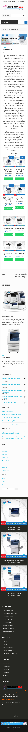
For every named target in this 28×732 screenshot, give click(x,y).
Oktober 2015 (5, 470)
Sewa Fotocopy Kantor (5, 273)
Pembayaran (6, 672)
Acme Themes (17, 729)
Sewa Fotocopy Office (7, 411)
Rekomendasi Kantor (8, 625)
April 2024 (4, 454)
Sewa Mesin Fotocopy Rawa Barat (10, 417)
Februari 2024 (5, 460)
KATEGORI (6, 22)
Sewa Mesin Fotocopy (8, 631)
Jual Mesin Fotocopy (8, 647)
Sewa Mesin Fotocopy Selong (9, 421)
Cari (16, 489)
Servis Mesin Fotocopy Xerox (10, 653)
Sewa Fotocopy (6, 357)
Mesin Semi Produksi (8, 619)
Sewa (3, 484)
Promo (5, 641)
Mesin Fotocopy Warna (8, 610)
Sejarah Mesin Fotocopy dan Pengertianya (12, 432)
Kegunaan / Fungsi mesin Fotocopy (10, 433)
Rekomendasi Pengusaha (9, 628)
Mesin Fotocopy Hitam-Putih (10, 613)
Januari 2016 (5, 467)
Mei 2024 (4, 451)
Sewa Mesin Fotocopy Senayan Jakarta (11, 414)
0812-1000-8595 (7, 702)
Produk (5, 644)
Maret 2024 (5, 457)
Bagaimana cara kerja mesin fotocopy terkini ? (13, 436)
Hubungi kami (6, 666)
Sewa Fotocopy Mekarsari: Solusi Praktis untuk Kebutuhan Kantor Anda (21, 275)
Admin (13, 52)
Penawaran (8, 179)
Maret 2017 (5, 464)
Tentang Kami (6, 663)
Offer (4, 47)
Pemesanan (6, 669)
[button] (25, 22)
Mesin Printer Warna (8, 616)
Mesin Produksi (7, 622)
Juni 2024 (4, 448)
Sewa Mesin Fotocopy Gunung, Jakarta (11, 424)
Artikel (3, 478)
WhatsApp (5, 675)
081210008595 (16, 702)
